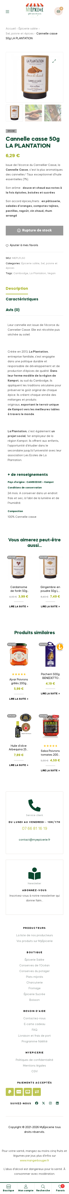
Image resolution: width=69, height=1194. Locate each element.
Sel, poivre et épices (20, 33)
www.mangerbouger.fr (34, 1160)
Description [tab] (17, 289)
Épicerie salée (28, 28)
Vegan (51, 273)
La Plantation (38, 273)
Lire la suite (17, 607)
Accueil (11, 28)
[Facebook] (36, 1103)
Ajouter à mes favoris (24, 245)
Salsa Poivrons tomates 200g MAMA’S (50, 753)
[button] (54, 61)
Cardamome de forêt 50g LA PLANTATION (18, 589)
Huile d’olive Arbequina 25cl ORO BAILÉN (19, 748)
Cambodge (20, 273)
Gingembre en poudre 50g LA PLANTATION (50, 589)
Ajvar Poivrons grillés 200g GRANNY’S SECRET (18, 682)
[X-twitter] (43, 1103)
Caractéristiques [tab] (22, 299)
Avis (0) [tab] (13, 310)
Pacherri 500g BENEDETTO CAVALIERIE (50, 676)
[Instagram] (50, 1103)
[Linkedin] (57, 1103)
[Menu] (10, 11)
